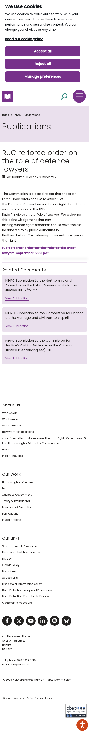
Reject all (43, 63)
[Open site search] (64, 96)
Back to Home (11, 115)
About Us (11, 405)
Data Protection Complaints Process (25, 596)
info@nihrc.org (20, 664)
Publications (32, 115)
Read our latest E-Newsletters (21, 552)
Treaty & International (16, 501)
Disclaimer (9, 571)
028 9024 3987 (27, 660)
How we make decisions (18, 432)
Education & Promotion (17, 507)
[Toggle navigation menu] (79, 96)
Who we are (9, 413)
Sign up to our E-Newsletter (19, 546)
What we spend (12, 425)
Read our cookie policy (24, 39)
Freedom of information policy (22, 584)
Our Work (11, 474)
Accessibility (10, 577)
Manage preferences (43, 76)
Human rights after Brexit (18, 482)
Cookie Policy (10, 565)
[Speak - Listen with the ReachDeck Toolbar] (82, 725)
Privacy (7, 559)
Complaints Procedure (17, 602)
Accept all (43, 51)
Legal (5, 488)
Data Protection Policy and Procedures (27, 590)
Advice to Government (17, 495)
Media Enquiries (12, 456)
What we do (10, 419)
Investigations (11, 520)
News (5, 449)
